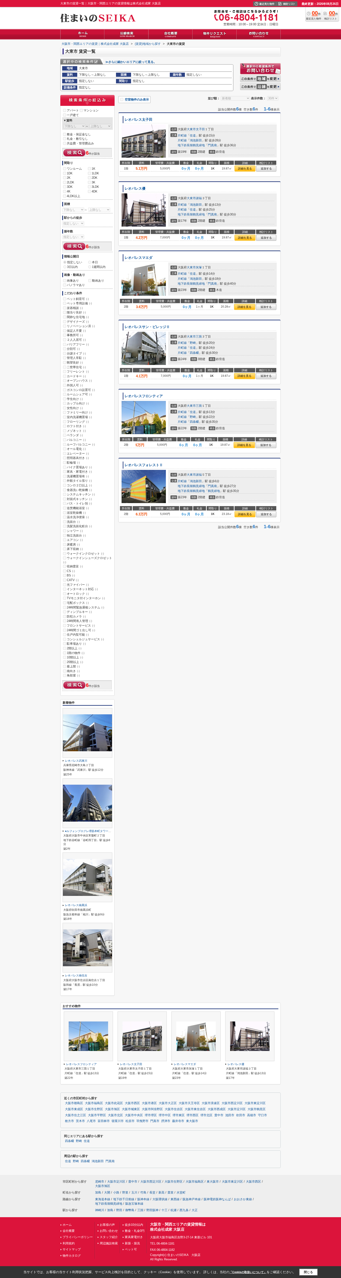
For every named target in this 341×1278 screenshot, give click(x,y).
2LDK (70, 182)
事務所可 (75, 335)
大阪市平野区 (97, 1115)
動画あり (98, 280)
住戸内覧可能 (78, 634)
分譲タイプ (76, 353)
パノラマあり (76, 285)
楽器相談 (75, 308)
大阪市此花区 (114, 1103)
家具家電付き (134, 1237)
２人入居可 (76, 339)
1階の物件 (75, 653)
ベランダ (75, 435)
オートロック (78, 593)
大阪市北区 (115, 1115)
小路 (116, 1192)
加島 (98, 1192)
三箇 (199, 336)
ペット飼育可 (78, 299)
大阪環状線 (159, 1199)
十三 (164, 1210)
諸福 (199, 198)
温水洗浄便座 (78, 517)
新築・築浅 (132, 1243)
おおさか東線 (243, 1199)
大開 (107, 1192)
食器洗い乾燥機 (79, 490)
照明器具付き (78, 458)
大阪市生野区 (94, 1109)
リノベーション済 (81, 326)
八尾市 (91, 1121)
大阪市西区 (132, 1103)
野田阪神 (152, 1210)
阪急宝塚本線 (134, 1203)
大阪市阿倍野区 (152, 1109)
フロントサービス (81, 625)
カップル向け (78, 403)
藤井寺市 (178, 1121)
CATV (73, 580)
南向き (73, 671)
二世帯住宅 (76, 367)
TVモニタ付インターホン (86, 598)
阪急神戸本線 (192, 1199)
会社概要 (69, 1230)
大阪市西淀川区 (232, 1103)
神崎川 (99, 1210)
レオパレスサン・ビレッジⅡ (147, 327)
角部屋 (73, 675)
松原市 (130, 1121)
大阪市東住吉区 (195, 1109)
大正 (195, 1210)
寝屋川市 (118, 1121)
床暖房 (73, 544)
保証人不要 (76, 330)
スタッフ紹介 (109, 1237)
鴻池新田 (196, 140)
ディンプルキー (79, 612)
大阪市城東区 (131, 1109)
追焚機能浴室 (78, 508)
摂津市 (165, 1121)
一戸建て (73, 115)
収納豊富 (75, 566)
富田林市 (104, 1121)
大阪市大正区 (168, 1103)
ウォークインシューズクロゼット (87, 560)
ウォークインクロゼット (85, 553)
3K (93, 182)
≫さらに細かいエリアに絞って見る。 (131, 62)
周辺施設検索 (109, 1243)
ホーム (67, 1224)
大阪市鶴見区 (257, 1109)
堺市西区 (193, 1115)
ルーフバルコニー (81, 444)
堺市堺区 (151, 1115)
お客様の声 (107, 1224)
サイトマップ (72, 1249)
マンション (91, 110)
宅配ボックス (78, 603)
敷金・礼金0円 (135, 1230)
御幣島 (129, 1210)
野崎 (193, 343)
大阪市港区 (149, 1103)
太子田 (200, 129)
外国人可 (75, 385)
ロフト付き (76, 426)
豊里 (170, 1192)
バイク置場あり (79, 467)
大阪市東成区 (74, 1109)
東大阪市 (192, 1121)
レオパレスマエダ (138, 258)
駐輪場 (73, 462)
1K (93, 168)
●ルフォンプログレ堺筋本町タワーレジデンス (93, 831)
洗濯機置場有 (78, 476)
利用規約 (69, 1243)
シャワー (75, 531)
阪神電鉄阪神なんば (217, 1199)
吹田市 (240, 1115)
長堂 (152, 1192)
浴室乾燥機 (76, 512)
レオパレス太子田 (138, 119)
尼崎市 (99, 1181)
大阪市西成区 (217, 1109)
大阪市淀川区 (237, 1109)
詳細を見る (245, 168)
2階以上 (74, 648)
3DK (70, 187)
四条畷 (194, 352)
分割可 (73, 349)
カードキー (76, 376)
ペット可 (131, 1249)
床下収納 (75, 549)
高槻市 (251, 1115)
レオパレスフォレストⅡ (144, 465)
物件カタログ (72, 1255)
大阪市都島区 (74, 1103)
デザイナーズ (78, 321)
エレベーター (78, 453)
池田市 (229, 1115)
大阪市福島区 (94, 1103)
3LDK (95, 187)
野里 (125, 1192)
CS (71, 571)
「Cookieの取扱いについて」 (248, 1272)
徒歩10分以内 (134, 1224)
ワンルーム (74, 168)
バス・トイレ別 (79, 503)
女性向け (75, 408)
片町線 (182, 135)
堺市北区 (206, 1115)
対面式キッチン (79, 499)
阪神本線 (143, 1199)
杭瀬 (173, 1210)
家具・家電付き (79, 471)
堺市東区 (179, 1115)
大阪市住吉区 (174, 1109)
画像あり (73, 280)
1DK (70, 173)
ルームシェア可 (79, 394)
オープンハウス (79, 380)
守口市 (262, 1115)
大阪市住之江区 (75, 1115)
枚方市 (69, 1121)
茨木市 (80, 1121)
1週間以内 (99, 267)
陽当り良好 (76, 312)
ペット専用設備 (79, 303)
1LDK (95, 173)
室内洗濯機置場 (79, 417)
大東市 (191, 129)
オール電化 (76, 449)
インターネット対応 (82, 589)
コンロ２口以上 (79, 485)
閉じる (308, 1272)
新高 (161, 1192)
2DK (94, 177)
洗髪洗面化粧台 (79, 526)
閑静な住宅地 (78, 317)
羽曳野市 (142, 1121)
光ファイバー (78, 584)
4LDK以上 (73, 196)
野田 (119, 1210)
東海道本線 (102, 1199)
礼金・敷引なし (77, 138)
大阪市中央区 (134, 1115)
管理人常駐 (76, 358)
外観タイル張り (79, 480)
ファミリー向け (79, 412)
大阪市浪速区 (211, 1103)
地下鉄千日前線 (123, 1199)
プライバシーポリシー (78, 1237)
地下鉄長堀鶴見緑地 (191, 145)
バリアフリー (78, 344)
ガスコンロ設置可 (81, 390)
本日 (95, 262)
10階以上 (75, 657)
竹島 (143, 1192)
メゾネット (76, 431)
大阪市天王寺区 (189, 1103)
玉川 (134, 1192)
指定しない (74, 262)
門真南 (212, 145)
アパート (73, 110)
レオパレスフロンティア (144, 396)
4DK (94, 191)
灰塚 (199, 267)
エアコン (75, 540)
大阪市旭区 (112, 1109)
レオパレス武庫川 (76, 760)
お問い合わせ (109, 1230)
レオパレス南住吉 (76, 975)
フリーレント (78, 371)
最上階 (73, 666)
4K (69, 191)
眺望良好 (75, 362)
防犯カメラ (76, 616)
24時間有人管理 (79, 621)
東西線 (175, 1199)
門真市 (154, 1121)
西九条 (184, 1210)
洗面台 (73, 522)
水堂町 (181, 1192)
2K (69, 177)
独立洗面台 (76, 535)
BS (71, 575)
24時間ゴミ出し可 (81, 630)
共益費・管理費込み (80, 143)
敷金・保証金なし (79, 134)
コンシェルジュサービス (85, 639)
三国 (140, 1210)
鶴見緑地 (214, 491)
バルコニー (76, 440)
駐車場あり (76, 643)
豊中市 (218, 1115)
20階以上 (75, 662)
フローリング (78, 421)
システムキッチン (81, 494)
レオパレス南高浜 (76, 905)
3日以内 (72, 267)
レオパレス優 (135, 188)
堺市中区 (165, 1115)
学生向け (75, 399)
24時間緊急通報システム (85, 607)
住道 (193, 135)
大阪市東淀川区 (255, 1103)
